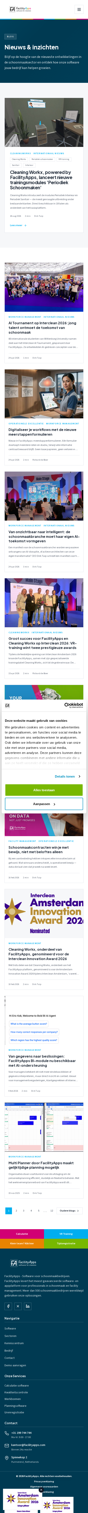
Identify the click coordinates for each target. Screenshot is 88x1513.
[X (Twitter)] (18, 1306)
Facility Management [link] (22, 841)
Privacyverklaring (44, 1481)
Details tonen (65, 776)
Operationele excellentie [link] (26, 423)
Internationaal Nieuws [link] (48, 153)
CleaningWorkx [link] (20, 153)
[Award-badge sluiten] (41, 1490)
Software (10, 1328)
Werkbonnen (12, 1399)
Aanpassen (41, 804)
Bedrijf (8, 1351)
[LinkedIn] (27, 1306)
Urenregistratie (14, 1412)
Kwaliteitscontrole (16, 1392)
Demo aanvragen (15, 1365)
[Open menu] (79, 9)
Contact (9, 1358)
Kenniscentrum (14, 1343)
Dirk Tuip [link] (38, 216)
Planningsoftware (15, 1406)
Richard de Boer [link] (40, 459)
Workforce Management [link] (25, 317)
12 (51, 1211)
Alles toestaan (44, 790)
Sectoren (10, 1336)
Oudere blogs (67, 1211)
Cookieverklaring (44, 1492)
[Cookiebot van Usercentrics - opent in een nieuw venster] (64, 705)
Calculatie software (16, 1386)
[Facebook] (8, 1306)
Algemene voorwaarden (44, 1487)
